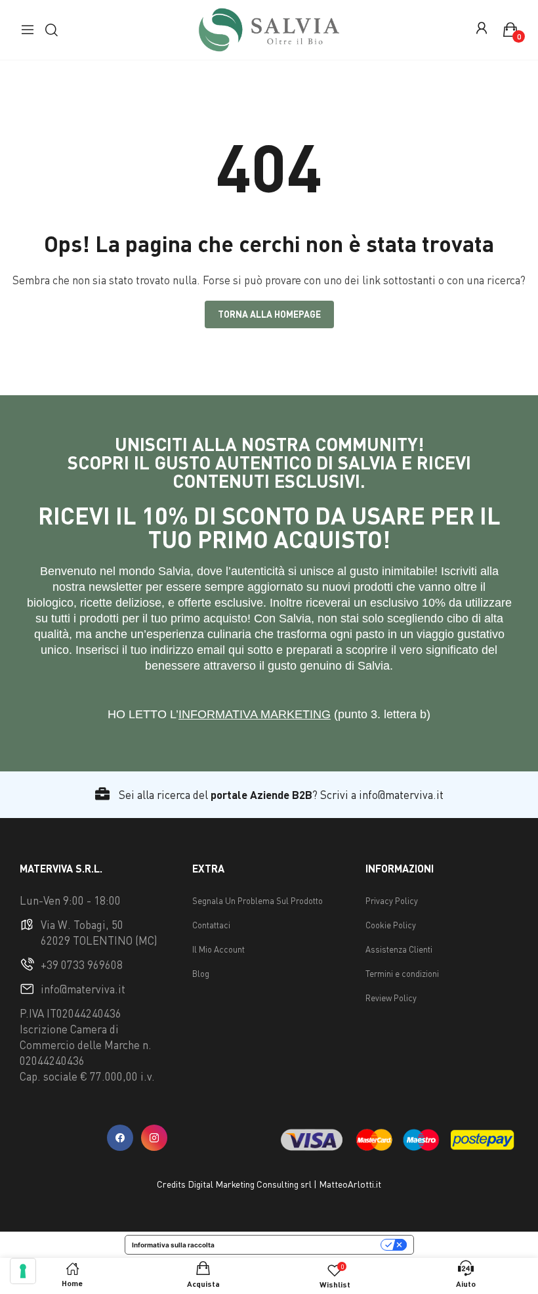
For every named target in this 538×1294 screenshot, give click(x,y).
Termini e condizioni (402, 973)
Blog (200, 973)
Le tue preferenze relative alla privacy (301, 1245)
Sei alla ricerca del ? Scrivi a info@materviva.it (280, 795)
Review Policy (391, 998)
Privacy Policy (391, 900)
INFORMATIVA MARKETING (254, 714)
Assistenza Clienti (398, 949)
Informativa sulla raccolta (173, 1245)
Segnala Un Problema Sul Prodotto (257, 900)
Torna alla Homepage (269, 314)
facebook (120, 1138)
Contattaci (211, 925)
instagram (154, 1138)
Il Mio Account (218, 949)
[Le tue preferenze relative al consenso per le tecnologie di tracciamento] (22, 1271)
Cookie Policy (390, 925)
